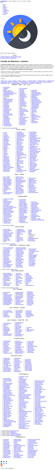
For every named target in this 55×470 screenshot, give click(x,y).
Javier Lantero (6, 441)
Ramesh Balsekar (19, 297)
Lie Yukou (5, 135)
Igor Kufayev (17, 364)
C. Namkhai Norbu (34, 146)
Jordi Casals (30, 449)
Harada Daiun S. (7, 163)
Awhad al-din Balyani (8, 192)
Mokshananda (6, 329)
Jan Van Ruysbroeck (7, 215)
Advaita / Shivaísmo (7, 390)
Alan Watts (5, 364)
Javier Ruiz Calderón (7, 383)
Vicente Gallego (22, 415)
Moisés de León (32, 181)
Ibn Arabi (5, 190)
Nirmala (27, 274)
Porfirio (30, 229)
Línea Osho (29, 327)
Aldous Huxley (6, 358)
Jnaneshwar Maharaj (7, 294)
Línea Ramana (15, 82)
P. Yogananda (6, 112)
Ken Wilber (19, 263)
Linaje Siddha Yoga (7, 113)
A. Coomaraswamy (7, 248)
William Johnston (34, 211)
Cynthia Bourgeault (23, 222)
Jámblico (30, 231)
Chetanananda (6, 119)
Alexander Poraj (34, 215)
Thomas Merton (22, 209)
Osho (28, 328)
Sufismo (5, 418)
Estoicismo (18, 232)
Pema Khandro (33, 157)
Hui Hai (5, 149)
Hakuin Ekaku (6, 161)
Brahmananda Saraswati (8, 92)
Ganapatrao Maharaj (7, 303)
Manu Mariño (22, 427)
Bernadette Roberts (23, 217)
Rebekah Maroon (19, 353)
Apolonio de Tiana (20, 230)
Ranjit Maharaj (6, 304)
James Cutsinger (6, 266)
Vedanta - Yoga (4, 80)
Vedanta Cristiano (35, 104)
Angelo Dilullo (28, 364)
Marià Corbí (6, 449)
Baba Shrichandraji (35, 99)
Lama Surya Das (33, 153)
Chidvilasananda (6, 118)
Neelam (27, 273)
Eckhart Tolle (18, 323)
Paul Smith (33, 217)
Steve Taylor (18, 333)
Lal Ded (21, 116)
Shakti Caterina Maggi (32, 346)
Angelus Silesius (22, 203)
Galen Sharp (17, 360)
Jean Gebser (31, 252)
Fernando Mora (6, 416)
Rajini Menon (34, 121)
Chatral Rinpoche (33, 139)
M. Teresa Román (7, 453)
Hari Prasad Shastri (7, 124)
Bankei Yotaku (6, 160)
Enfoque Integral (32, 248)
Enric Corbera (38, 398)
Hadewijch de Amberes (8, 212)
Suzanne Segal (17, 358)
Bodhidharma (6, 139)
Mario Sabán (6, 426)
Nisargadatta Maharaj (7, 300)
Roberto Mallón (6, 388)
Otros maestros (25, 83)
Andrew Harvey (28, 365)
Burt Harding (28, 279)
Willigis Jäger (34, 212)
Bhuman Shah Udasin (36, 101)
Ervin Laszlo (32, 262)
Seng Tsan (5, 142)
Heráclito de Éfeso (7, 235)
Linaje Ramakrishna (7, 101)
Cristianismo (13, 243)
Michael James (6, 285)
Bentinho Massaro (19, 342)
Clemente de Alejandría (8, 198)
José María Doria (38, 388)
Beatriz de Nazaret (7, 209)
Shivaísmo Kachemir (23, 111)
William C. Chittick (20, 186)
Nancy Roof (18, 264)
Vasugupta (21, 112)
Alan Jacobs (18, 273)
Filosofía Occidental (41, 80)
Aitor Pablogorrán (32, 452)
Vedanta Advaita (6, 378)
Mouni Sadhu (6, 279)
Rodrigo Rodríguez (39, 421)
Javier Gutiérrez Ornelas (24, 425)
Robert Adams (6, 284)
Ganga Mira (18, 276)
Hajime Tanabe (20, 148)
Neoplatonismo (19, 238)
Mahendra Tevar (22, 405)
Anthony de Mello (23, 216)
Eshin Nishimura (20, 153)
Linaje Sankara (6, 87)
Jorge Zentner (6, 407)
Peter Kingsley (28, 363)
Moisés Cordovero (32, 182)
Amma (32, 120)
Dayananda (21, 100)
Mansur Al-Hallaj (7, 184)
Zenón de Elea (6, 238)
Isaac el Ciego (19, 193)
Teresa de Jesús (22, 199)
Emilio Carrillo (17, 447)
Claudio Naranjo (19, 256)
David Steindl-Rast (23, 212)
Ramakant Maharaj (19, 292)
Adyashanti (5, 324)
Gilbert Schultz (30, 297)
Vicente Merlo (38, 385)
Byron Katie (17, 363)
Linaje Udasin (34, 98)
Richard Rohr (22, 221)
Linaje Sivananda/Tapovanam (23, 89)
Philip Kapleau (6, 171)
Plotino (18, 241)
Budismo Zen (6, 156)
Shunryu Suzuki (6, 168)
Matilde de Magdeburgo (8, 210)
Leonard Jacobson (18, 361)
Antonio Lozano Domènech (34, 439)
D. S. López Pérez (32, 455)
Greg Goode (28, 311)
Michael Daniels (19, 265)
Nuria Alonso (22, 410)
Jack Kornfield (33, 170)
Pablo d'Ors (21, 393)
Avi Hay (16, 369)
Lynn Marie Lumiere (7, 334)
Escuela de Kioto (20, 146)
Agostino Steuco (6, 222)
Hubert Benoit (6, 361)
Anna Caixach (38, 419)
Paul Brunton (6, 276)
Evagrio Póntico (6, 203)
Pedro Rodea (6, 444)
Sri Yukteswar (6, 111)
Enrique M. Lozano (39, 384)
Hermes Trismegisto (7, 230)
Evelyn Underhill (23, 206)
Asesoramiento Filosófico (40, 407)
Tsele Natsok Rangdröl (21, 170)
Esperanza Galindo (39, 420)
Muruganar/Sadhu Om (8, 274)
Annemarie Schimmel (20, 181)
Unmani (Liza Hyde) (7, 353)
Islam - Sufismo (6, 176)
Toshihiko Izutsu (20, 134)
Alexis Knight (31, 352)
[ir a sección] (4, 461)
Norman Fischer (20, 140)
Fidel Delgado (6, 447)
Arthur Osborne (6, 280)
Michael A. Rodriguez (20, 351)
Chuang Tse (6, 136)
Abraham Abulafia (32, 180)
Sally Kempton (6, 122)
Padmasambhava (20, 160)
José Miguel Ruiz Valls (33, 450)
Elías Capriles (6, 409)
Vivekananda (6, 105)
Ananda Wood (6, 316)
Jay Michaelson (32, 191)
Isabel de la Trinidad (23, 207)
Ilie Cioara (5, 366)
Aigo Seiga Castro (7, 401)
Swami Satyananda (7, 380)
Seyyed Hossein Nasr (8, 264)
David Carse (30, 291)
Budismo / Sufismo (7, 415)
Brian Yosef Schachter (33, 192)
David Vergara (31, 447)
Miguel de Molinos (23, 204)
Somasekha (32, 168)
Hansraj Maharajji (35, 95)
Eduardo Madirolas (7, 425)
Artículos (5, 9)
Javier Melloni (22, 392)
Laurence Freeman (35, 203)
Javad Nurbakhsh (19, 185)
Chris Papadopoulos (19, 334)
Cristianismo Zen (13, 433)
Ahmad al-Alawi (19, 176)
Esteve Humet (6, 446)
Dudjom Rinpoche (33, 135)
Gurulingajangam (7, 297)
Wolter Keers (6, 315)
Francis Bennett (34, 206)
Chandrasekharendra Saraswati (9, 93)
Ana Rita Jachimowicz (33, 443)
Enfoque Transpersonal (21, 247)
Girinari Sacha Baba (35, 92)
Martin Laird (33, 205)
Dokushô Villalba (7, 398)
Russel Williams (6, 367)
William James (19, 250)
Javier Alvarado (6, 452)
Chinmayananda (22, 94)
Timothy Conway (31, 295)
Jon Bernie (5, 332)
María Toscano (6, 457)
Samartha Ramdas (7, 295)
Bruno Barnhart (22, 218)
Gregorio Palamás (7, 216)
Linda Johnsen (28, 361)
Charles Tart (18, 257)
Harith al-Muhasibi (7, 180)
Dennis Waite (22, 108)
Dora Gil (16, 441)
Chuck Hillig (6, 347)
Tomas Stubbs (18, 332)
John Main (21, 213)
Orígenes (5, 200)
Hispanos (12, 225)
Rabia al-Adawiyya (7, 179)
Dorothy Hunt (6, 327)
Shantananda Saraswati (8, 94)
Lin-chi (5, 151)
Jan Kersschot (6, 350)
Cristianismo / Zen (23, 379)
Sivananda (21, 90)
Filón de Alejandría (20, 192)
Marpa (18, 164)
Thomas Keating (22, 211)
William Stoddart (7, 262)
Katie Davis (17, 328)
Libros (4, 8)
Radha (20, 107)
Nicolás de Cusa (6, 221)
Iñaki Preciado (6, 414)
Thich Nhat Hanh (20, 136)
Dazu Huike (6, 141)
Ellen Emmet (29, 313)
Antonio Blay (6, 439)
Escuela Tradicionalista (8, 247)
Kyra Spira (28, 316)
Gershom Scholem (32, 187)
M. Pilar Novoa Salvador (40, 396)
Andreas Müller (31, 341)
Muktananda (6, 116)
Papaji (4, 281)
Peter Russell (32, 260)
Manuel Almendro (39, 391)
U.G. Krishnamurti (7, 365)
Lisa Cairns (17, 341)
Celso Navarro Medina (24, 385)
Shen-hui (5, 147)
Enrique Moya (6, 389)
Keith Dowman (33, 163)
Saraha (18, 159)
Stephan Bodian (6, 330)
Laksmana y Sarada (7, 282)
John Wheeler (30, 296)
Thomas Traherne (23, 205)
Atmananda (21, 99)
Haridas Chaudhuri (33, 254)
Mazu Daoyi (6, 148)
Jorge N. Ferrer (19, 266)
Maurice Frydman (19, 295)
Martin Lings (6, 256)
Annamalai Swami (7, 275)
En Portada (3, 56)
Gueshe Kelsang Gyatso (35, 141)
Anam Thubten (33, 158)
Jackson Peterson (33, 165)
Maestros (5, 7)
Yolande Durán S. (19, 349)
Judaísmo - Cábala (19, 191)
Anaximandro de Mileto (8, 232)
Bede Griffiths (34, 108)
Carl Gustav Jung (19, 251)
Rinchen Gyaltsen (7, 410)
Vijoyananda (6, 107)
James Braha (30, 298)
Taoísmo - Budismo (12, 80)
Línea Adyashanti (7, 323)
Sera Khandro (32, 134)
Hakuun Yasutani (7, 166)
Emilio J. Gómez (22, 407)
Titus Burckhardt (7, 254)
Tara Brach (32, 171)
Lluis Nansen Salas (7, 403)
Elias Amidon (18, 187)
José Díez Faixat (38, 386)
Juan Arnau (5, 455)
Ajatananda (33, 110)
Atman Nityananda (23, 110)
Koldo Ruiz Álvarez (7, 394)
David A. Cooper (32, 190)
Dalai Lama (32, 145)
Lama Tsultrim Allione (34, 152)
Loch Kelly (5, 331)
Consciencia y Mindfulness (25, 421)
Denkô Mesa (6, 404)
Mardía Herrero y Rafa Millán (9, 421)
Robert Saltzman (31, 350)
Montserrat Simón (38, 409)
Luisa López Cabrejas (39, 413)
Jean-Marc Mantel (30, 315)
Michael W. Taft (28, 366)
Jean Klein (5, 314)
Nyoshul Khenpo (33, 142)
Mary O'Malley (31, 348)
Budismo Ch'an (6, 137)
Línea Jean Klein (13, 128)
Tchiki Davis (30, 351)
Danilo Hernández (7, 384)
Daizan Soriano (6, 402)
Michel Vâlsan (6, 252)
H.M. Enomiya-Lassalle (36, 210)
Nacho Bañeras (17, 456)
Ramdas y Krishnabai (36, 116)
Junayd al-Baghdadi (7, 182)
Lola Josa (21, 377)
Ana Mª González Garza (40, 389)
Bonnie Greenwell (7, 335)
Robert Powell (18, 298)
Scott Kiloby (18, 345)
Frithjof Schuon (6, 251)
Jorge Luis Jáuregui (7, 379)
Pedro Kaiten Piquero (8, 406)
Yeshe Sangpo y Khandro (35, 148)
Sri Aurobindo (32, 250)
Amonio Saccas (19, 240)
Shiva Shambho (38, 424)
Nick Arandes (38, 406)
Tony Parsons (6, 342)
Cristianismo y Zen (35, 209)
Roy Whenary (19, 316)
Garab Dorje (19, 158)
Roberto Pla (5, 440)
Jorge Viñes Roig (17, 449)
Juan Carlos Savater (23, 413)
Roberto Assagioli (20, 252)
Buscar (14, 55)
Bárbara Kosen (20, 142)
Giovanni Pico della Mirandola (37, 219)
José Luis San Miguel (18, 451)
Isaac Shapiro (28, 275)
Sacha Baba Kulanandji (36, 93)
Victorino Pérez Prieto (23, 397)
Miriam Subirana (17, 439)
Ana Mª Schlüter (22, 380)
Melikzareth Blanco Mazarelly (25, 411)
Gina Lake (5, 326)
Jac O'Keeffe (18, 348)
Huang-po (5, 150)
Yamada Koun (6, 169)
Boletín (19, 56)
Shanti (27, 282)
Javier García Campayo (24, 423)
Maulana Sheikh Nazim (21, 180)
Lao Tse (5, 133)
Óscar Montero (6, 385)
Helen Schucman (7, 363)
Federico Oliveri (6, 391)
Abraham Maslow (20, 253)
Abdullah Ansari (6, 185)
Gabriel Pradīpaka (23, 120)
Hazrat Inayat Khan (20, 178)
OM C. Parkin (19, 282)
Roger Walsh (19, 260)
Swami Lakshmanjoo (23, 117)
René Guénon (6, 250)
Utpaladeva (21, 113)
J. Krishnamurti (6, 359)
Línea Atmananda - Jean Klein (35, 82)
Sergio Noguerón (17, 440)
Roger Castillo (30, 303)
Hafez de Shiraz (6, 193)
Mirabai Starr (28, 360)
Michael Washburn (20, 259)
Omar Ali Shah (19, 182)
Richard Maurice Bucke (21, 248)
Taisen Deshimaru (20, 133)
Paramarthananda (23, 102)
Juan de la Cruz (22, 200)
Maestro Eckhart (6, 214)
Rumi (4, 191)
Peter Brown (30, 347)
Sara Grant (33, 109)
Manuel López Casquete (24, 395)
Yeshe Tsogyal (20, 162)
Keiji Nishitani (20, 150)
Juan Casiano (6, 204)
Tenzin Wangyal (33, 154)
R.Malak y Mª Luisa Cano (19, 445)
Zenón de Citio (19, 234)
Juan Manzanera (6, 412)
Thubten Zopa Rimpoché (35, 151)
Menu (2, 2)
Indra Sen (31, 253)
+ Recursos (5, 13)
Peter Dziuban (17, 367)
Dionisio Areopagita (33, 238)
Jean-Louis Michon (7, 260)
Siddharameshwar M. (7, 299)
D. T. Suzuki (6, 162)
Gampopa (19, 168)
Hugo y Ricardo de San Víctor (9, 207)
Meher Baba (34, 117)
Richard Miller (19, 311)
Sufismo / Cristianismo (8, 420)
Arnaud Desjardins (7, 125)
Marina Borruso (18, 335)
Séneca (18, 235)
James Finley (34, 201)
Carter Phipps (32, 264)
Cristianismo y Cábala (35, 218)
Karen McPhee (18, 326)
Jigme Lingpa (19, 171)
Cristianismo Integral (35, 216)
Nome (17, 284)
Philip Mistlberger (30, 329)
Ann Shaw (29, 304)
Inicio (4, 4)
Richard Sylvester (7, 348)
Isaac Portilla (16, 453)
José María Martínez (32, 451)
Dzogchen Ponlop (33, 156)
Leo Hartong (6, 349)
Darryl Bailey (30, 345)
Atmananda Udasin (35, 103)
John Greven (30, 300)
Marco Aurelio (19, 237)
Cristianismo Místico (31, 80)
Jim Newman (30, 342)
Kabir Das (33, 114)
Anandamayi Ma (34, 119)
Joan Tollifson (18, 344)
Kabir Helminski (19, 188)
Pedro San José (22, 386)
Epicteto (18, 236)
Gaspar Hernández (32, 440)
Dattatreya (5, 293)
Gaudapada (5, 88)
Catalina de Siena (7, 220)
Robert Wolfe (17, 366)
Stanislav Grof (19, 254)
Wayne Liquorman (19, 304)
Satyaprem (29, 331)
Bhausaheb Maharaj (7, 298)
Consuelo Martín (7, 445)
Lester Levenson (6, 370)
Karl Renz (5, 351)
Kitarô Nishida (20, 147)
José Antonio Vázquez (24, 401)
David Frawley (34, 122)
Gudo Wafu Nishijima (21, 135)
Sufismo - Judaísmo (22, 80)
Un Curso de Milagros (39, 397)
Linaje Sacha (34, 90)
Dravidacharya (22, 104)
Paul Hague (31, 265)
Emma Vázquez (17, 450)
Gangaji (17, 275)
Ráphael (5, 98)
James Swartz (22, 101)
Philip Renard (30, 294)
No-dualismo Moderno (15, 83)
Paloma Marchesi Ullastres (24, 398)
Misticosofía (37, 422)
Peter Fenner (17, 370)
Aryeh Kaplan (32, 188)
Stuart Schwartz (19, 274)
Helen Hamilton (28, 367)
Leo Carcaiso (31, 456)
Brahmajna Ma (34, 115)
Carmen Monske (22, 382)
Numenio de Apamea (20, 231)
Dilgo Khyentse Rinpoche (35, 138)
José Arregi (21, 399)
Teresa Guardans (7, 450)
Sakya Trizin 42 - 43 (34, 159)
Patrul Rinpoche (33, 132)
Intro (4, 5)
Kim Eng (17, 324)
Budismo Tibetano (7, 408)
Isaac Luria (31, 184)
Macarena (21, 409)
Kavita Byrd (28, 281)
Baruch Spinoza (31, 240)
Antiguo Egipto (6, 229)
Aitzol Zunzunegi (31, 453)
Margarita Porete (6, 213)
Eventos (5, 11)
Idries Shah (18, 184)
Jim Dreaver (18, 317)
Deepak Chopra (17, 371)
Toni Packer (19, 138)
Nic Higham (30, 344)
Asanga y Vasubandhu (21, 157)
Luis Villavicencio (18, 457)
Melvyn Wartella (6, 371)
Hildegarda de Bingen (8, 208)
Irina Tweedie (19, 179)
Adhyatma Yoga (6, 123)
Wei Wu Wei (6, 360)
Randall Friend (30, 301)
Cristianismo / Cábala (23, 376)
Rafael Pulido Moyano (33, 445)
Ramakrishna (6, 102)
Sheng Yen (5, 154)
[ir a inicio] (1, 461)
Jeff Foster (5, 345)
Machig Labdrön (20, 166)
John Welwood (19, 258)
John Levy (5, 313)
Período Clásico (6, 240)
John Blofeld (19, 132)
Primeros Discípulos (7, 90)
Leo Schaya (5, 257)
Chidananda (22, 93)
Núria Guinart (38, 402)
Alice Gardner (18, 327)
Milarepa (18, 165)
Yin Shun (5, 153)
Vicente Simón (22, 422)
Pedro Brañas (22, 419)
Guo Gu (5, 155)
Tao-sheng (5, 138)
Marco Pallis (6, 253)
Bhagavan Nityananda (8, 114)
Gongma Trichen (33, 150)
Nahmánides (31, 179)
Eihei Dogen (6, 157)
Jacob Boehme (22, 201)
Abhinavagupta (22, 114)
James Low (32, 162)
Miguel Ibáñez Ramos (24, 387)
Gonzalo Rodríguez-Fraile (40, 415)
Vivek (27, 284)
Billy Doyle (18, 314)
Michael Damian (29, 314)
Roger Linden (18, 343)
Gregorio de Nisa (7, 202)
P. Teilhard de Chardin (34, 251)
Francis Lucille (19, 312)
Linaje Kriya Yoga (7, 108)
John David (18, 281)
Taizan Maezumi (20, 139)
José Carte (16, 452)
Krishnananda (22, 95)
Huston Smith (6, 258)
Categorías (7, 58)
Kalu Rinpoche (33, 136)
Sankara (5, 89)
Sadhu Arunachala (7, 278)
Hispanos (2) (38, 83)
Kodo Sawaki (6, 165)
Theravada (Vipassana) (34, 169)
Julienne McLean (34, 207)
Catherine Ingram (29, 278)
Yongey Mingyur (33, 160)
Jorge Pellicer (38, 404)
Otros (32, 113)
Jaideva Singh (22, 118)
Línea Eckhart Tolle (19, 322)
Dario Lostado (6, 443)
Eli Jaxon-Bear (19, 280)
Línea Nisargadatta (24, 82)
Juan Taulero (6, 218)
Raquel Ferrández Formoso (9, 395)
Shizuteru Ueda (20, 152)
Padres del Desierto (7, 201)
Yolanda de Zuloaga (39, 410)
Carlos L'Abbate (28, 369)
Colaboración (6, 10)
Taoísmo (5, 132)
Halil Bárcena (6, 419)
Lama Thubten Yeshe (34, 144)
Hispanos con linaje (14, 287)
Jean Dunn (17, 299)
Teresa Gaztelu (38, 412)
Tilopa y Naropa (20, 163)
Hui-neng (5, 145)
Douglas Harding (7, 341)
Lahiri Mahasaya (7, 110)
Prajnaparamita (34, 97)
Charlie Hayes (30, 302)
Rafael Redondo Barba (8, 400)
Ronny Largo (31, 457)
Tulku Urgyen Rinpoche (35, 140)
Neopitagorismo (19, 229)
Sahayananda (34, 111)
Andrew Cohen (32, 259)
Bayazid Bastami (7, 181)
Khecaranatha (6, 120)
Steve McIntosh (32, 263)
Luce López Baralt (7, 422)
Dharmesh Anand (17, 446)
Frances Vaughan (19, 262)
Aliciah (15, 443)
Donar (4, 14)
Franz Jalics (21, 215)
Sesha (4, 382)
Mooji (17, 279)
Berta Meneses (22, 381)
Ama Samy (33, 213)
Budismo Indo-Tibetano (22, 154)
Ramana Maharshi (7, 273)
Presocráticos (6, 231)
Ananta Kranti (29, 280)
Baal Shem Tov (32, 185)
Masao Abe (19, 151)
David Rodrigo (6, 386)
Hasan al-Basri (6, 178)
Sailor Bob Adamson (19, 300)
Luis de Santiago (30, 285)
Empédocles (6, 237)
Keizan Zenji (6, 159)
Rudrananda (6, 117)
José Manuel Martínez (18, 455)
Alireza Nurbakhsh (20, 190)
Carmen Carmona (38, 416)
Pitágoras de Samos (7, 234)
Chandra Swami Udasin (36, 102)
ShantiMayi (33, 96)
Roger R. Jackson (33, 164)
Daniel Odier (22, 122)
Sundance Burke (18, 329)
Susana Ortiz (37, 403)
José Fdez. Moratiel (23, 391)
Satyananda (21, 98)
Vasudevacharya (22, 105)
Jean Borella (6, 263)
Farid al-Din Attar (7, 188)
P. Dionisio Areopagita (8, 206)
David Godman (19, 278)
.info (4, 1)
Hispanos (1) (32, 83)
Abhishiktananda (35, 107)
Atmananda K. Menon (8, 311)
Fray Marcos (21, 400)
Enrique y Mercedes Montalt (25, 394)
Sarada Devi (6, 104)
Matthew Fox (22, 219)
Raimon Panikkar (23, 210)
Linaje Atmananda (7, 310)
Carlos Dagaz (38, 395)
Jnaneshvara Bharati (7, 100)
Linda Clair (19, 145)
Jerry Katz (16, 359)
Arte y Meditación (39, 418)
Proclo (29, 232)
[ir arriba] (6, 461)
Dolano (17, 285)
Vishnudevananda (23, 96)
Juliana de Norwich (7, 219)
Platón (4, 241)
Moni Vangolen (18, 331)
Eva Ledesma (17, 444)
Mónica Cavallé (38, 408)
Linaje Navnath (6, 292)
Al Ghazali (5, 186)
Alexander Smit (18, 301)
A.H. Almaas (28, 359)
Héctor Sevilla (38, 390)
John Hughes (22, 119)
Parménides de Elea (7, 236)
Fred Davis (16, 365)
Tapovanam (21, 92)
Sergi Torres (37, 400)
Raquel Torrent (38, 392)
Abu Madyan (6, 187)
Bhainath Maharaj (7, 301)
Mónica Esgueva (22, 424)
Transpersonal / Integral (40, 380)
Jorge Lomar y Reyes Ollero (41, 401)
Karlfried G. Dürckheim (8, 167)
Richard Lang (6, 344)
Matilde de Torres (7, 456)
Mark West (17, 303)
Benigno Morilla (6, 451)
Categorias (12, 56)
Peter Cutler (19, 144)
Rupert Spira (28, 310)
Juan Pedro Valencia (23, 416)
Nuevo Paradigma (38, 414)
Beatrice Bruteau (32, 256)
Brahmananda (6, 106)
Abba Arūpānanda (23, 403)
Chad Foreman (33, 166)
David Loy (19, 141)
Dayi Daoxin (6, 143)
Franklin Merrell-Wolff (8, 99)
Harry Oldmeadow (7, 265)
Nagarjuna (19, 156)
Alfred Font (30, 446)
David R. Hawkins (7, 369)
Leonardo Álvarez (32, 441)
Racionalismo (31, 239)
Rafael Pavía (37, 394)
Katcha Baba (34, 91)
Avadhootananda (19, 293)
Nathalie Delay (22, 123)
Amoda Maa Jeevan (19, 347)
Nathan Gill (5, 343)
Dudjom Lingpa (33, 133)
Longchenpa (19, 169)
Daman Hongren (7, 144)
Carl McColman (34, 204)
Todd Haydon (30, 292)
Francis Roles (6, 95)
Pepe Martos (21, 417)
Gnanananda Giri (35, 105)
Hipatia (30, 233)
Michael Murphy (32, 257)
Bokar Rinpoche (33, 147)
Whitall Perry (6, 259)
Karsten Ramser (18, 350)
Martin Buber (31, 186)
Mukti (4, 325)
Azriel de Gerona (32, 178)
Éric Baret (22, 124)
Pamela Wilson (29, 276)
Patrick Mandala (28, 370)
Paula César (30, 444)
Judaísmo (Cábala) (7, 424)
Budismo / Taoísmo (7, 413)
